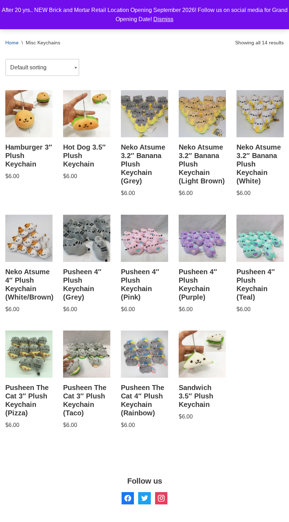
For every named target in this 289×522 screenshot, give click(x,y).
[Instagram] (161, 498)
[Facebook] (128, 498)
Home (12, 42)
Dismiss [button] (163, 19)
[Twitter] (144, 498)
